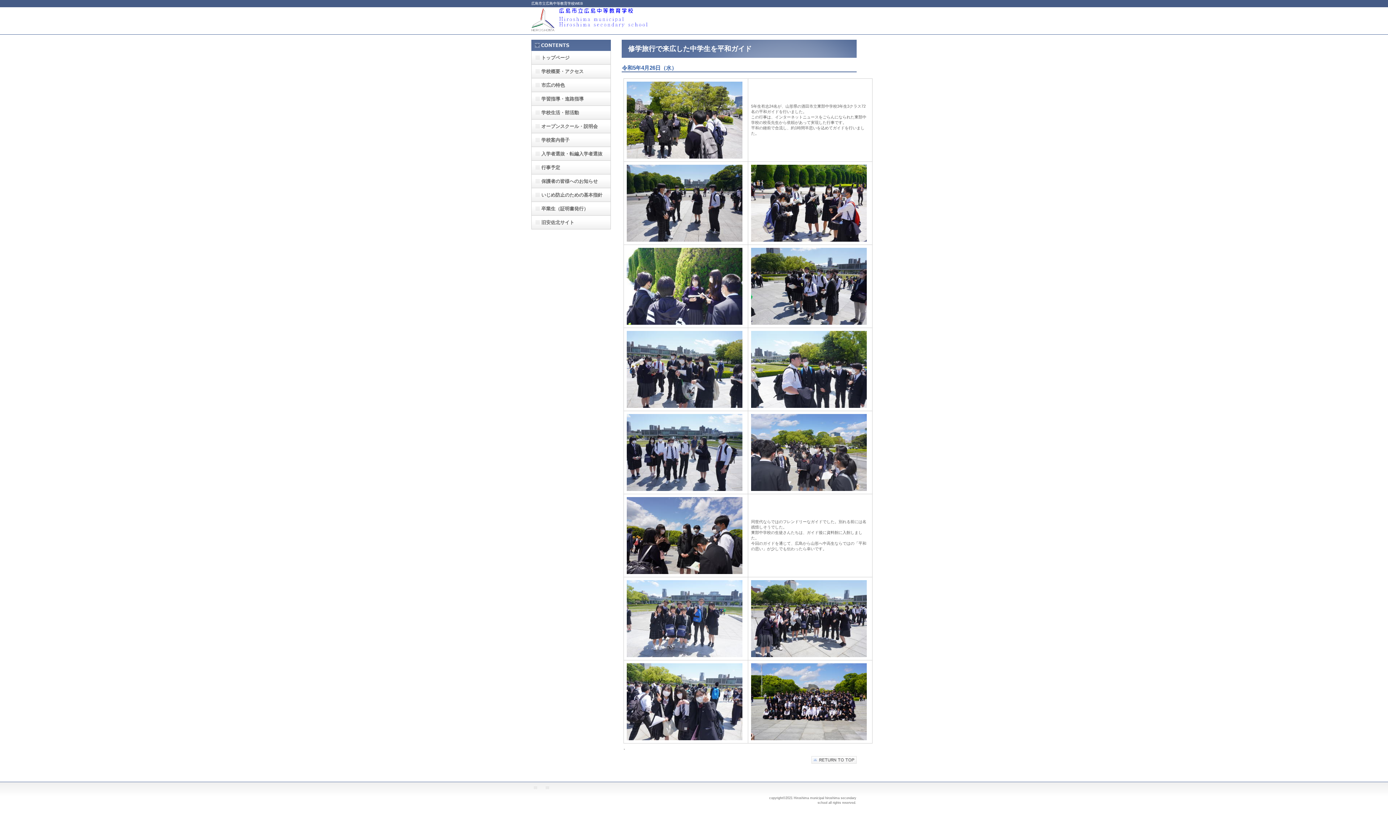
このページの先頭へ (834, 760)
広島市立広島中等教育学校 (603, 20)
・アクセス (562, 71)
